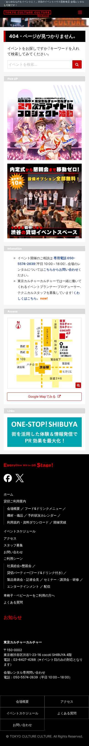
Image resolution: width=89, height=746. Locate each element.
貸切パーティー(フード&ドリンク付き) (35, 573)
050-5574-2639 (25, 677)
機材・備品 (15, 515)
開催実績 (59, 522)
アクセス (10, 538)
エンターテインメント (23, 586)
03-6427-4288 (24, 659)
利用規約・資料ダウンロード (28, 522)
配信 (47, 586)
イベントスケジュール (20, 531)
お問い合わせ (13, 552)
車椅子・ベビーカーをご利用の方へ (29, 595)
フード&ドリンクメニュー (43, 508)
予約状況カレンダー (42, 515)
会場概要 (13, 508)
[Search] (77, 64)
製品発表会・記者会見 (23, 579)
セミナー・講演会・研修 (61, 579)
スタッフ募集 (13, 545)
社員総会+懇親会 (19, 566)
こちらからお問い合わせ (60, 269)
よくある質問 (13, 602)
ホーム (8, 494)
